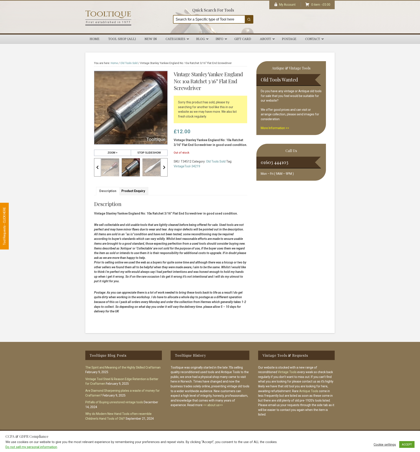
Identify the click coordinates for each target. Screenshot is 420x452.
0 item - (320, 4)
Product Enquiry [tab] (133, 191)
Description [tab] (107, 191)
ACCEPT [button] (407, 444)
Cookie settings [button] (385, 445)
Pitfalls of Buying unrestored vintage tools (114, 402)
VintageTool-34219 (187, 166)
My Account (287, 4)
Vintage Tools (287, 372)
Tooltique (108, 13)
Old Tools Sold (129, 63)
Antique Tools (308, 391)
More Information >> (275, 128)
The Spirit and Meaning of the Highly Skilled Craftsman (123, 367)
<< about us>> (213, 405)
